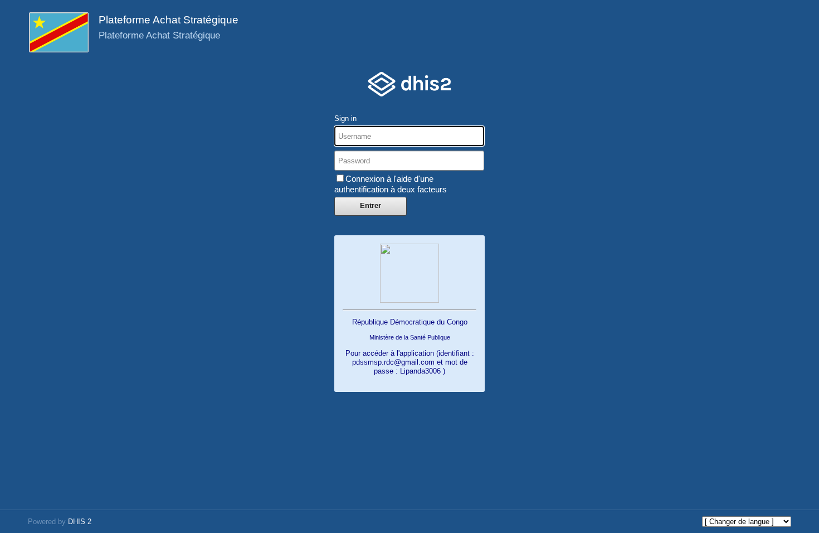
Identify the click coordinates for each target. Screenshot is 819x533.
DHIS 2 (79, 521)
